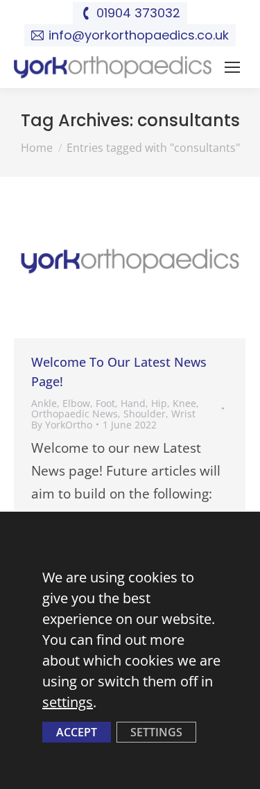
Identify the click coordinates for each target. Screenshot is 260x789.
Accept (76, 732)
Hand (133, 403)
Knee (184, 403)
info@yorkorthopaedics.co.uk (139, 35)
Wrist (183, 413)
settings (67, 702)
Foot (105, 403)
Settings (156, 732)
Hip (159, 403)
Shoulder (144, 413)
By (61, 424)
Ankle (44, 403)
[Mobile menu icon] (232, 67)
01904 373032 (138, 12)
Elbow (76, 403)
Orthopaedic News (74, 413)
